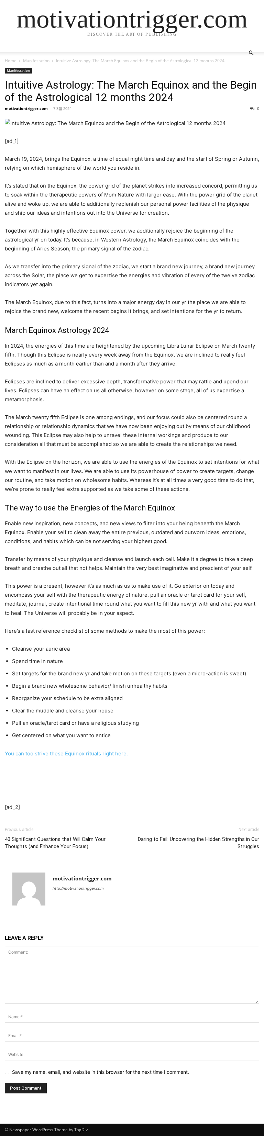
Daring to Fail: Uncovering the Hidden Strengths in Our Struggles (198, 843)
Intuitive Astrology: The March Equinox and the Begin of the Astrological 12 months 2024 (131, 91)
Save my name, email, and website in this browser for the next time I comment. (100, 1072)
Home (10, 61)
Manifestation (36, 61)
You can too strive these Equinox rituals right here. (66, 753)
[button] (251, 53)
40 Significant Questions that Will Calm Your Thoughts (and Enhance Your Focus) (55, 843)
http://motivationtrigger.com (78, 888)
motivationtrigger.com (26, 108)
